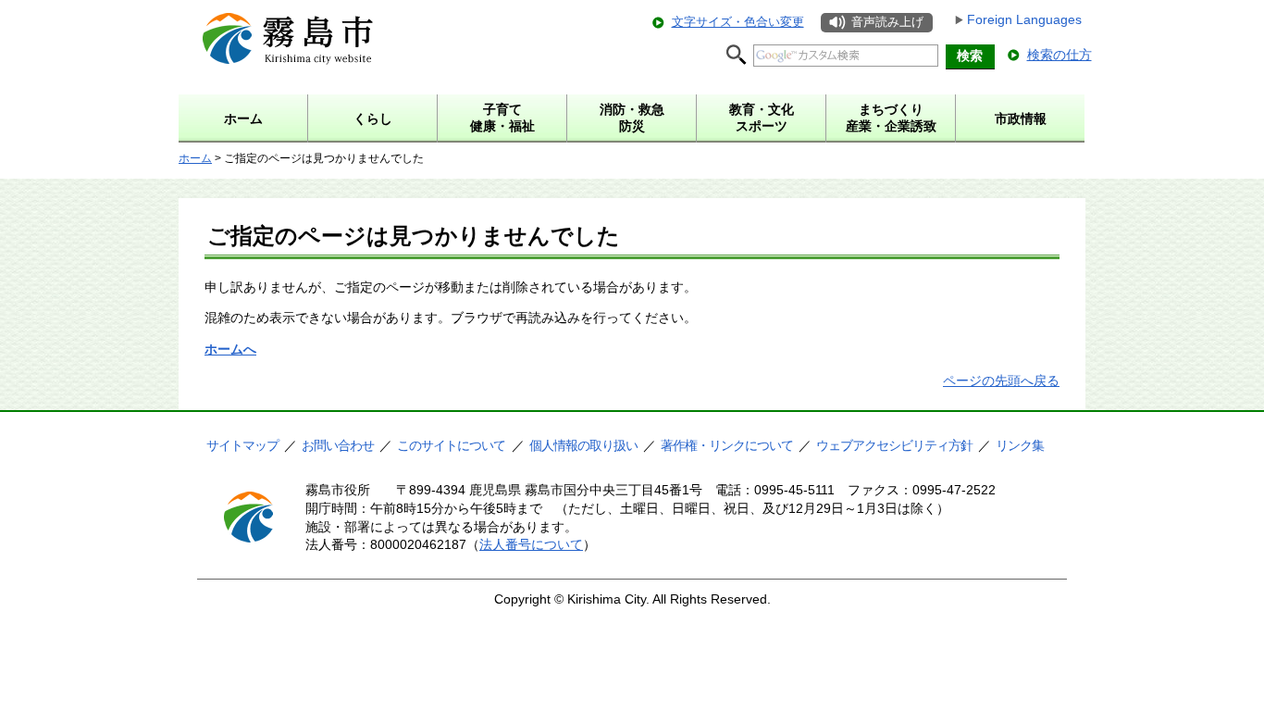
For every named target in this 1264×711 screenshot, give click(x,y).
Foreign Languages (1024, 19)
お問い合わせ (338, 445)
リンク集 (1020, 445)
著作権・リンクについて (727, 445)
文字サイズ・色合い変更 (738, 22)
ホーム (195, 158)
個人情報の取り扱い (583, 445)
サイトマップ (242, 445)
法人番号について (531, 544)
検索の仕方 (1059, 54)
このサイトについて (451, 445)
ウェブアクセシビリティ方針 (894, 445)
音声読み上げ (887, 22)
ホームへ (230, 349)
